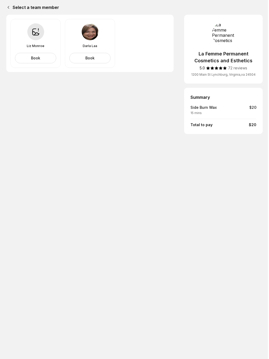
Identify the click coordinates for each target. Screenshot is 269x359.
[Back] (7, 7)
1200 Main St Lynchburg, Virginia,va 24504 (223, 74)
